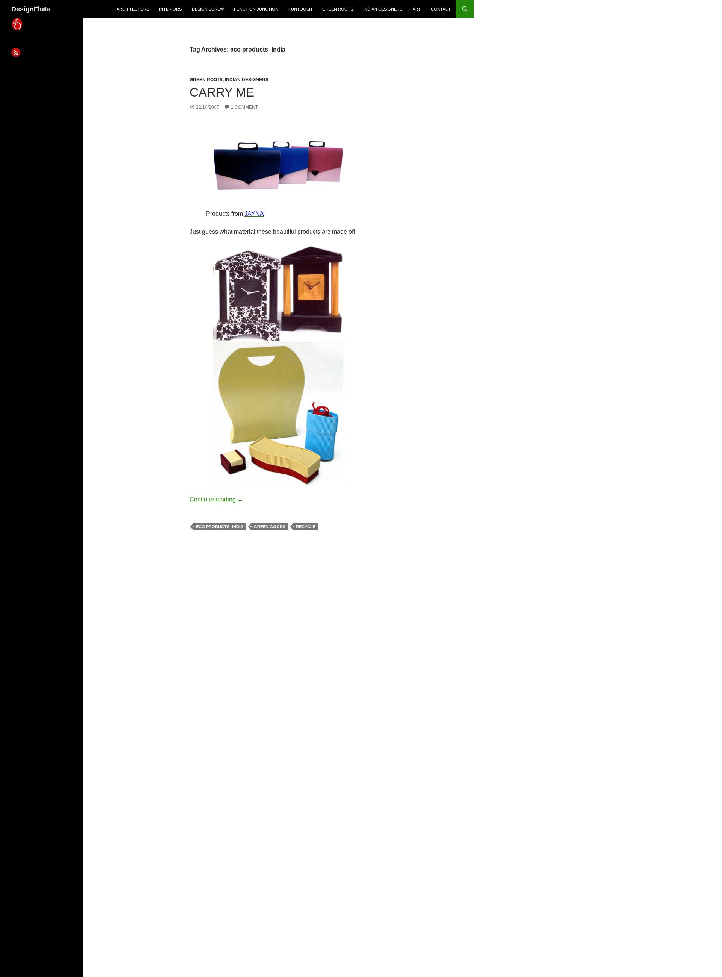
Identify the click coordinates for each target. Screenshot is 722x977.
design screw (208, 9)
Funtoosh (300, 9)
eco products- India (219, 526)
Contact (441, 9)
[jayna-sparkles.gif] (278, 413)
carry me (222, 92)
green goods (269, 526)
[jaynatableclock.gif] (278, 293)
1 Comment (244, 107)
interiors (170, 9)
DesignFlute (30, 9)
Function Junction (256, 9)
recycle (305, 526)
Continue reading (216, 499)
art (417, 9)
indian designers (382, 9)
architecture (133, 9)
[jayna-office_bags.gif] (278, 165)
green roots (337, 9)
